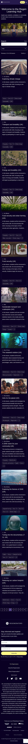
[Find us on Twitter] (11, 678)
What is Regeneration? (14, 671)
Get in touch (14, 675)
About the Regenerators (14, 667)
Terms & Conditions (18, 734)
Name (2, 639)
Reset (25, 41)
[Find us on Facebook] (7, 678)
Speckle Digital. (14, 740)
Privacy (7, 734)
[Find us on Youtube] (20, 678)
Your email (3, 646)
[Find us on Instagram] (16, 678)
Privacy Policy (20, 656)
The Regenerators (14, 664)
